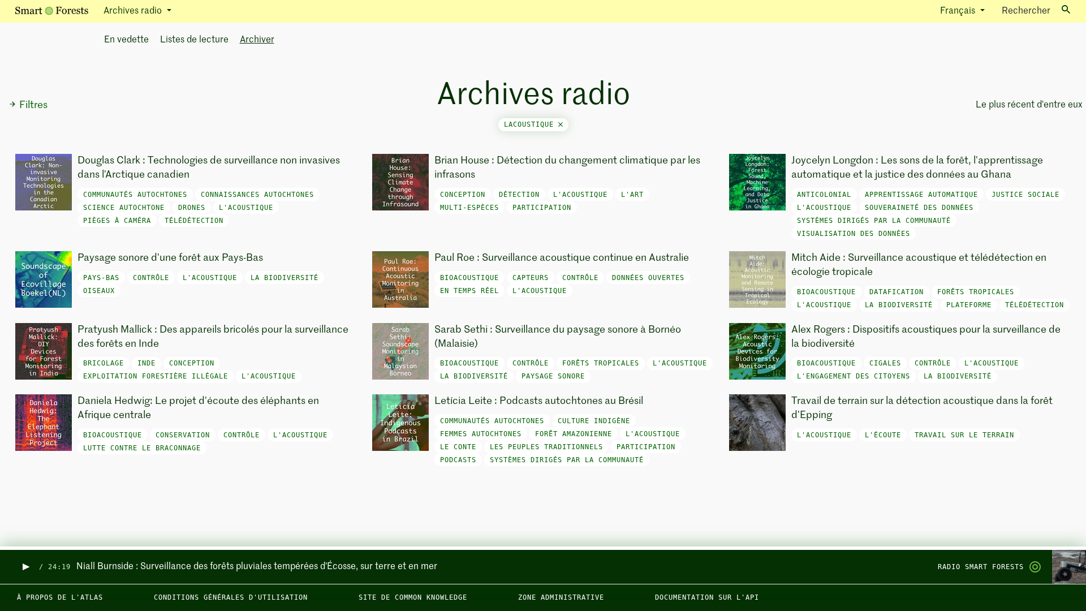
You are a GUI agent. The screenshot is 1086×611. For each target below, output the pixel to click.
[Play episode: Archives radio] (25, 567)
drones (191, 208)
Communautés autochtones (135, 195)
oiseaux (99, 291)
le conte (458, 447)
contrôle (151, 278)
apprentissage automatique (921, 195)
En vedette (126, 40)
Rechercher (1026, 11)
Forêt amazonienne (573, 434)
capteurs (530, 278)
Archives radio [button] (134, 11)
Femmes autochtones (481, 434)
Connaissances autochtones (257, 195)
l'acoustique (246, 208)
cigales (885, 363)
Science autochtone (124, 208)
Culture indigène (594, 421)
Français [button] (958, 11)
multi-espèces (469, 208)
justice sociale (1025, 195)
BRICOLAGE (103, 363)
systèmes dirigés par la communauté (874, 221)
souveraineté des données (919, 208)
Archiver (257, 40)
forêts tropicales (975, 292)
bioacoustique (469, 278)
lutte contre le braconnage (142, 448)
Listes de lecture (194, 40)
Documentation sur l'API (707, 597)
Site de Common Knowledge (413, 597)
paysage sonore (553, 376)
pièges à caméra (117, 221)
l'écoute (883, 435)
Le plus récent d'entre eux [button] (1027, 105)
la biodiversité (284, 278)
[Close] (560, 124)
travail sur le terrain (964, 435)
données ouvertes (648, 278)
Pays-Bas (101, 278)
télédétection (194, 221)
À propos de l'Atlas (60, 597)
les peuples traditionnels (546, 447)
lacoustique (531, 124)
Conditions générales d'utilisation (231, 597)
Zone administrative (561, 597)
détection (519, 195)
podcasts (458, 460)
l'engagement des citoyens (853, 376)
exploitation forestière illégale (155, 376)
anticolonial (824, 195)
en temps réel (469, 291)
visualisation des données (853, 234)
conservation (183, 435)
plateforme (969, 305)
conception (462, 195)
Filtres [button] (33, 105)
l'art (632, 195)
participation (541, 208)
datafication (896, 292)
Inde (146, 363)
